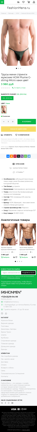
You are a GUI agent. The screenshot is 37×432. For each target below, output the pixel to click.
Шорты (3, 335)
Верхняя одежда (7, 323)
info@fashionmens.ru (11, 302)
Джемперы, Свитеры (8, 329)
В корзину (26, 122)
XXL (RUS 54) (7, 98)
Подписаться (28, 273)
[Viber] (22, 156)
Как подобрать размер (9, 356)
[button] (16, 68)
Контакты (4, 376)
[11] (4, 109)
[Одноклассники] (11, 156)
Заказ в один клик (18, 129)
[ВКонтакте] (8, 156)
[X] (18, 156)
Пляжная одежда (7, 344)
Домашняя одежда (8, 346)
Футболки (4, 338)
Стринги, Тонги (13, 146)
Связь (3, 371)
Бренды (4, 349)
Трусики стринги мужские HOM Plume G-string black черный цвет (9, 249)
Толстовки (5, 326)
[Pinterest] (15, 156)
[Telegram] (29, 156)
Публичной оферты (13, 278)
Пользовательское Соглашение (12, 373)
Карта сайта (26, 430)
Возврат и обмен (7, 368)
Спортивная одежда (8, 341)
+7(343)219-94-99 (9, 297)
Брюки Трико (6, 332)
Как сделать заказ (7, 359)
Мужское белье (24, 146)
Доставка (4, 362)
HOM (10, 148)
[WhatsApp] (25, 156)
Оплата (3, 365)
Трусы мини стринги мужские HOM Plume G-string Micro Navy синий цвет (27, 249)
